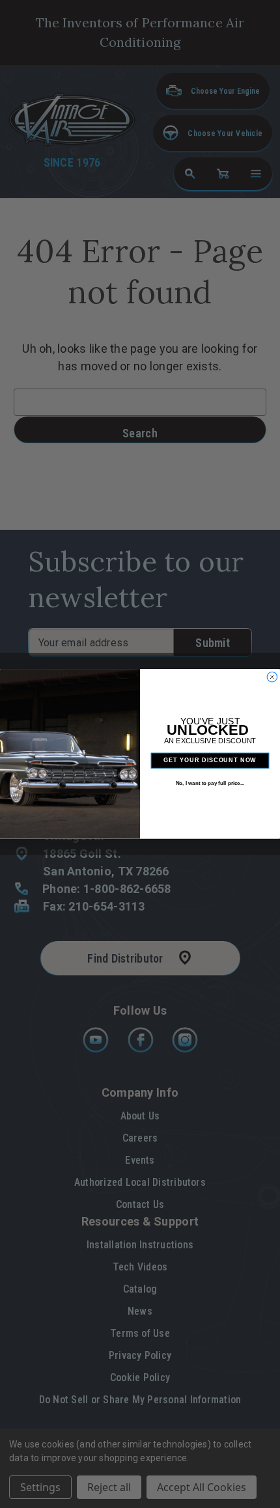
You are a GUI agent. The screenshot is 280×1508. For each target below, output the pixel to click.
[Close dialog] (272, 677)
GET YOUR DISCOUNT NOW (209, 760)
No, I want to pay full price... (210, 783)
